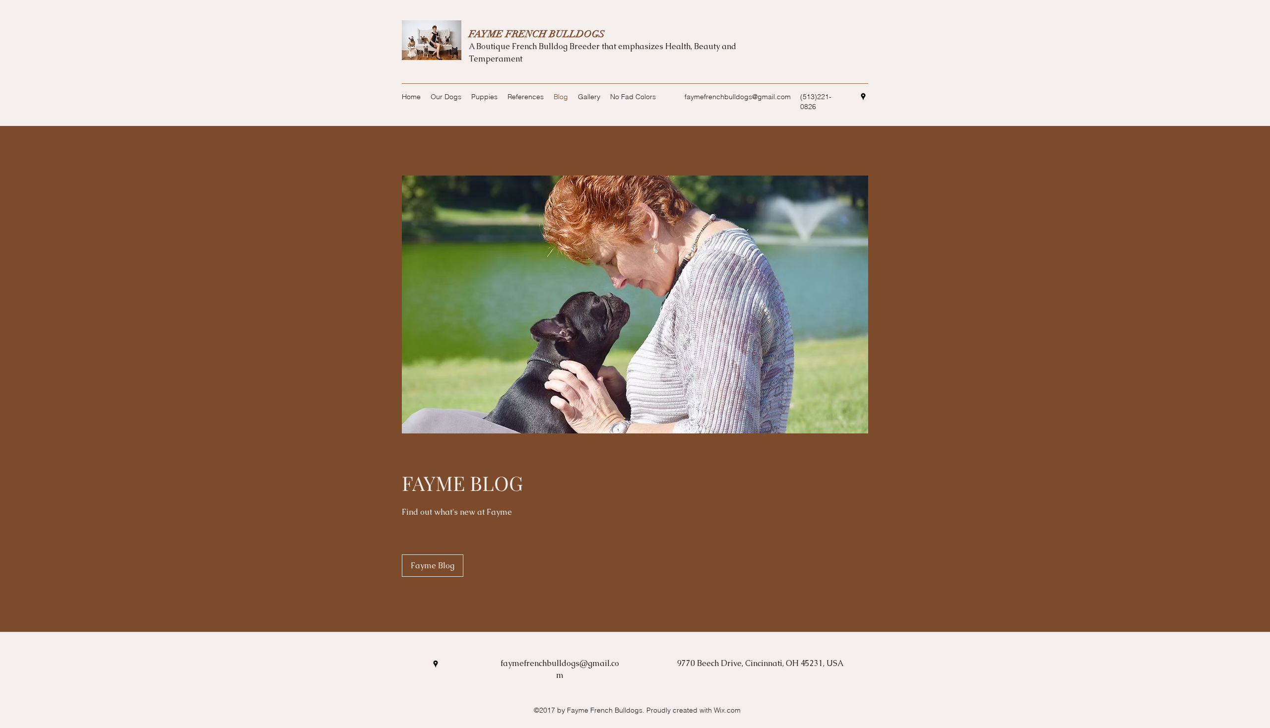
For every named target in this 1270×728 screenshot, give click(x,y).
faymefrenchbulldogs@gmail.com (738, 96)
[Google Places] (863, 97)
